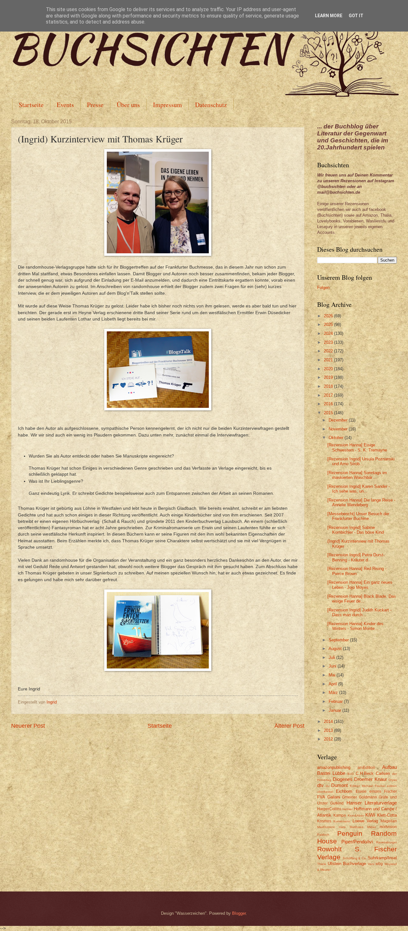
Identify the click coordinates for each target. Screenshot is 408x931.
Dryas (393, 780)
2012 (329, 739)
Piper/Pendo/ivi (357, 841)
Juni (333, 666)
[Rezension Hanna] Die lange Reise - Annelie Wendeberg (361, 502)
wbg (379, 864)
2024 (329, 333)
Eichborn (344, 791)
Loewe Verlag (365, 821)
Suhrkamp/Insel (382, 857)
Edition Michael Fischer (367, 786)
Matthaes (356, 827)
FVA (321, 797)
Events (65, 104)
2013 (329, 730)
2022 (329, 351)
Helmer (347, 809)
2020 (329, 368)
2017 (329, 395)
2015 (329, 412)
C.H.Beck (365, 773)
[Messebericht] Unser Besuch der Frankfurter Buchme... (358, 516)
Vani (371, 864)
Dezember (339, 420)
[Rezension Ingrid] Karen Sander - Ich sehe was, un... (358, 489)
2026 (329, 316)
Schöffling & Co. (355, 858)
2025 (329, 324)
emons (375, 791)
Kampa (339, 815)
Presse (95, 104)
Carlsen (383, 773)
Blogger (239, 913)
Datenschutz (211, 104)
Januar (335, 710)
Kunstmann (341, 821)
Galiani (333, 797)
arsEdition (366, 767)
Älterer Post (289, 726)
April (333, 684)
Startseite (31, 104)
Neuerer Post (28, 726)
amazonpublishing (333, 767)
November (339, 429)
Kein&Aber (356, 815)
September (339, 640)
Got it (356, 15)
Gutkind (337, 803)
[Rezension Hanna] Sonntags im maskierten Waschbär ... (357, 475)
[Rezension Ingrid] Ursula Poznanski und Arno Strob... (361, 461)
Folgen (323, 287)
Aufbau (389, 767)
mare (342, 827)
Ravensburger (386, 842)
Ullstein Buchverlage (347, 863)
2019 (329, 377)
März (334, 692)
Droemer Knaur (370, 779)
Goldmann (368, 797)
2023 (329, 342)
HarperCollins (329, 809)
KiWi (370, 815)
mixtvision (388, 827)
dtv (320, 785)
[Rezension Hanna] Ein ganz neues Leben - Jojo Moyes (359, 584)
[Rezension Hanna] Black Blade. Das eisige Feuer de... (361, 598)
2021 (329, 359)
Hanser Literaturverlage (371, 802)
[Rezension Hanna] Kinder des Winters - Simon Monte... (355, 626)
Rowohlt (329, 849)
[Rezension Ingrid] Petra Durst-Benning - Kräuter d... (355, 557)
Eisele (361, 791)
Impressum (167, 104)
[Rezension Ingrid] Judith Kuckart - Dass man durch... (359, 612)
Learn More (328, 15)
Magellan (389, 821)
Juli (332, 657)
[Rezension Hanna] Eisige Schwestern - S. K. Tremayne (357, 447)
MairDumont (326, 827)
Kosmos (324, 821)
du (328, 786)
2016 (329, 403)
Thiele (321, 864)
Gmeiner (349, 797)
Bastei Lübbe (331, 773)
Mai (333, 675)
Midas (371, 827)
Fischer (390, 791)
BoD (350, 774)
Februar (336, 701)
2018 (329, 386)
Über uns (128, 104)
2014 (329, 721)
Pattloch (323, 834)
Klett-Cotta (387, 815)
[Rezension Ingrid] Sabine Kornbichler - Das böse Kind (355, 530)
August (336, 648)
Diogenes (343, 779)
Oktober (337, 437)
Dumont (339, 785)
